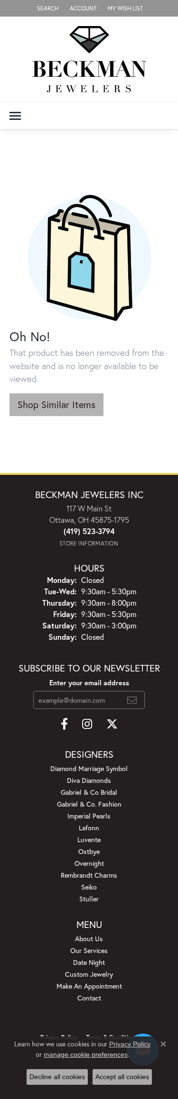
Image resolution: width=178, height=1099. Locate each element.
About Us (89, 938)
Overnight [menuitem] (89, 863)
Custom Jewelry (89, 974)
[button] (46, 8)
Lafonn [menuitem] (89, 827)
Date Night (89, 962)
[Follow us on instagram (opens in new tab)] (87, 724)
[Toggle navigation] (15, 115)
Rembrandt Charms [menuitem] (89, 875)
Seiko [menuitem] (89, 886)
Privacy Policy (129, 1044)
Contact (89, 997)
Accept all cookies (122, 1077)
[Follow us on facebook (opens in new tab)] (64, 724)
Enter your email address (89, 682)
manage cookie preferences (86, 1054)
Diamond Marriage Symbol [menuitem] (89, 768)
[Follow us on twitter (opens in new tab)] (112, 724)
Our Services (89, 950)
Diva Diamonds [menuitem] (89, 780)
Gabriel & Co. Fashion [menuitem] (89, 803)
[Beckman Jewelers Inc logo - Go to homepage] (89, 59)
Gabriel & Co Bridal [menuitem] (89, 792)
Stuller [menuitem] (89, 898)
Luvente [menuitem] (89, 839)
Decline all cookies (57, 1077)
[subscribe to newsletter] (132, 699)
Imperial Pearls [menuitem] (89, 815)
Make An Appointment (89, 985)
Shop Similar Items (56, 404)
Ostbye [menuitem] (89, 851)
